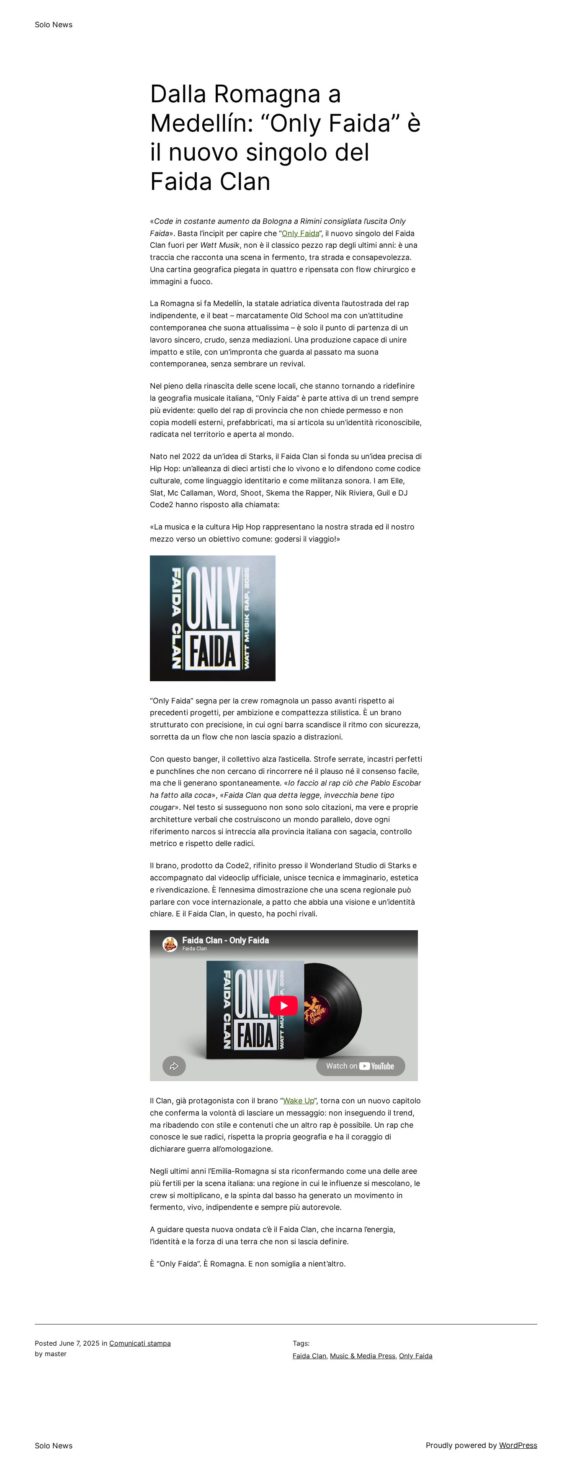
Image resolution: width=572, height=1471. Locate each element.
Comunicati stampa (140, 1343)
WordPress (518, 1445)
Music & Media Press (362, 1356)
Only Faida (300, 233)
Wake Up (298, 1100)
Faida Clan (309, 1356)
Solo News (53, 24)
